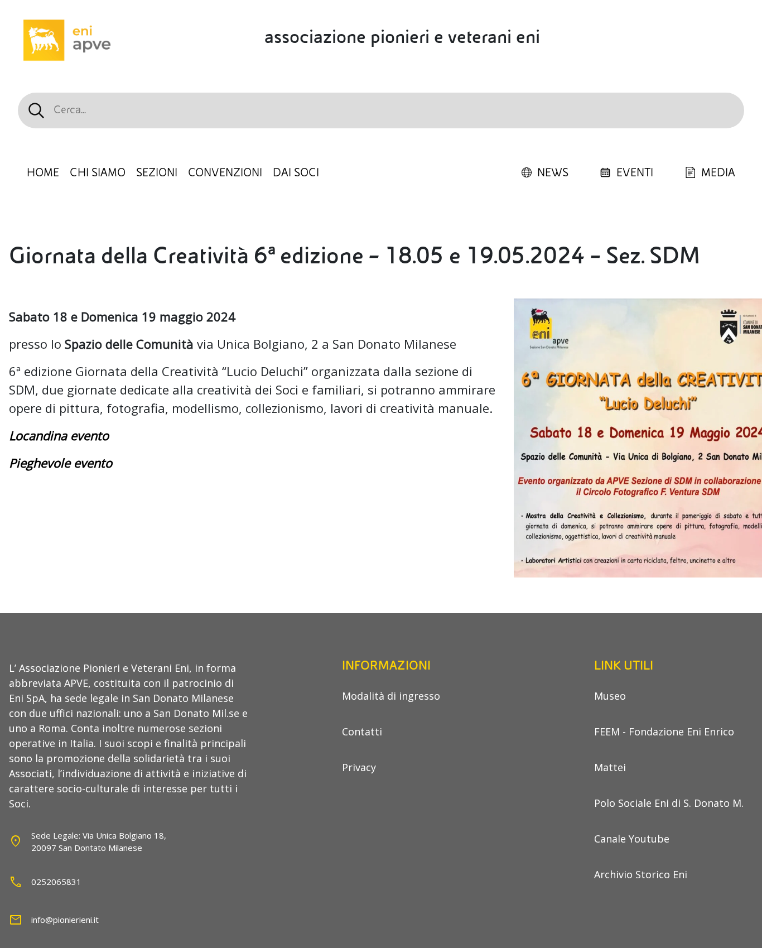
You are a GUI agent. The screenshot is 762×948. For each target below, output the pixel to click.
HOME (43, 173)
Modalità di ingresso (391, 695)
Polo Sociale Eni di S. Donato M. (669, 803)
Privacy (359, 767)
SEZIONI (156, 173)
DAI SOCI (296, 173)
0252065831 (56, 881)
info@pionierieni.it (65, 919)
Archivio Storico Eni (640, 874)
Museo (610, 695)
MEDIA (718, 173)
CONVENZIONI (225, 173)
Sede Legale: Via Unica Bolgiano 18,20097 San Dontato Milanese (98, 842)
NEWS (552, 173)
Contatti (362, 731)
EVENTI (634, 173)
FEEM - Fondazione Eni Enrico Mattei (664, 749)
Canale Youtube (631, 838)
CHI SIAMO (98, 173)
